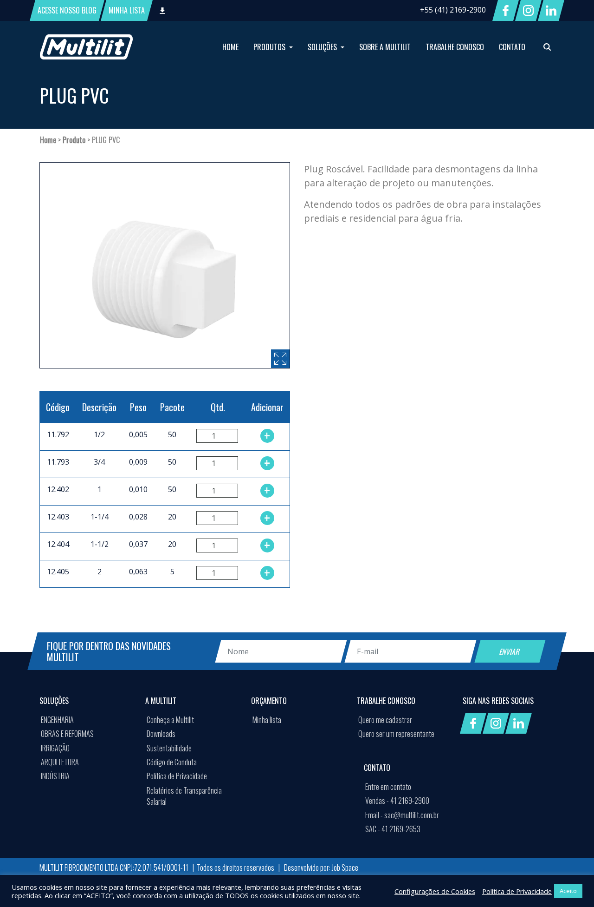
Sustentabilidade (169, 748)
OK (497, 845)
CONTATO (512, 47)
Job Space (345, 867)
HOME (230, 47)
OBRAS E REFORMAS (67, 733)
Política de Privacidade (177, 776)
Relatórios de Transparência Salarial (184, 796)
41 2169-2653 (392, 829)
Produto (74, 139)
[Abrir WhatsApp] (571, 883)
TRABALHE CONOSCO (455, 47)
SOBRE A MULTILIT (385, 47)
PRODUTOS (270, 47)
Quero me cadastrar (385, 719)
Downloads (161, 733)
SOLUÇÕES (323, 47)
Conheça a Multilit (170, 719)
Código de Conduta (172, 762)
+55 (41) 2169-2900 (453, 10)
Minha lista (266, 719)
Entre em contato (388, 786)
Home (48, 139)
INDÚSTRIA (55, 776)
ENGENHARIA (57, 719)
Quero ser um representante (396, 733)
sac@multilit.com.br (402, 815)
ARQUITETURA (60, 762)
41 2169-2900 (397, 800)
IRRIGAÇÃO (55, 748)
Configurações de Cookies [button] (434, 891)
